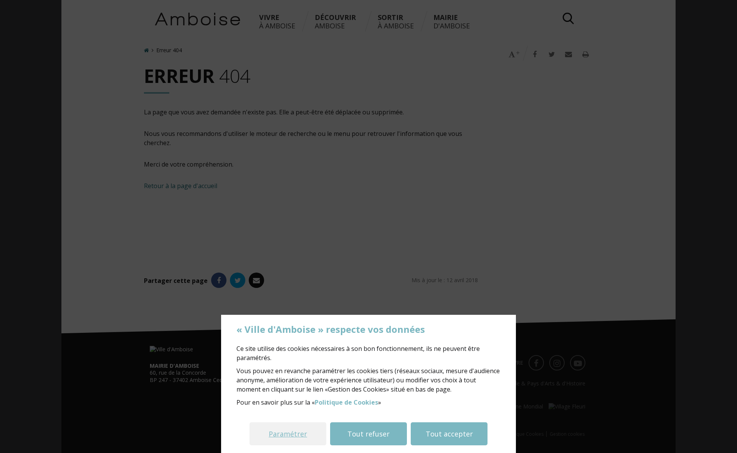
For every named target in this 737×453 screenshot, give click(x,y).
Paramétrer (288, 433)
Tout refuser (368, 433)
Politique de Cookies (346, 402)
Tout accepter (449, 433)
